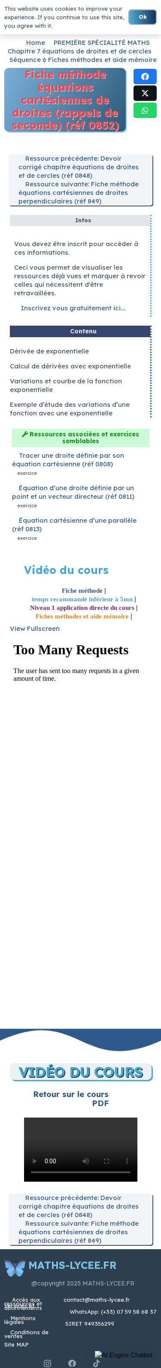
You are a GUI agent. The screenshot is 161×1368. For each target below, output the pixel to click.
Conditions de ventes (26, 1334)
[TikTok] (96, 1363)
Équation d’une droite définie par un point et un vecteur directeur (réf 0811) (73, 492)
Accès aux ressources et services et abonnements (23, 1303)
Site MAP (16, 1344)
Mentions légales (20, 1320)
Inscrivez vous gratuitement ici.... (72, 308)
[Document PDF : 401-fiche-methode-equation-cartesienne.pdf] (81, 825)
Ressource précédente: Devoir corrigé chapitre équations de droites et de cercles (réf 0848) (78, 166)
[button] (123, 1355)
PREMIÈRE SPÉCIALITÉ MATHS (102, 42)
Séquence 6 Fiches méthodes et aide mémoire (83, 60)
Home (35, 42)
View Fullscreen (35, 628)
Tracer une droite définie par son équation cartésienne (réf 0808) (68, 459)
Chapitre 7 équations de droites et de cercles (80, 51)
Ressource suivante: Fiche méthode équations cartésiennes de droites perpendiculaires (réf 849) (78, 192)
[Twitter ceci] (145, 93)
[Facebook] (72, 1363)
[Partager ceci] (145, 76)
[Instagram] (47, 1363)
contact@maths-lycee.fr (96, 1299)
